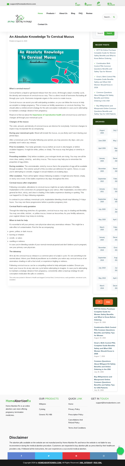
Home (70, 404)
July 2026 (116, 130)
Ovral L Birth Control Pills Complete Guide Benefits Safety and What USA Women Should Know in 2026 (105, 82)
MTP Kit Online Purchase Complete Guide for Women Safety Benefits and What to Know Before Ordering (104, 314)
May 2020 (102, 219)
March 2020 (102, 228)
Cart (98, 4)
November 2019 (102, 249)
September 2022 (102, 180)
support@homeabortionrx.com (23, 4)
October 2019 (116, 249)
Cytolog (42, 409)
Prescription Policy (75, 415)
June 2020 (116, 210)
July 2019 (102, 268)
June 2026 (102, 141)
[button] (51, 13)
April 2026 (102, 148)
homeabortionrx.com (50, 463)
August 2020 (116, 200)
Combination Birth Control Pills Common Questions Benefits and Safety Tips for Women (105, 331)
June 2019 (116, 269)
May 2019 (102, 278)
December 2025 (116, 159)
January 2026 (102, 159)
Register (88, 5)
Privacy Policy (74, 409)
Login (77, 5)
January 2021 (102, 190)
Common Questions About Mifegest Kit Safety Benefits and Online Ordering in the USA (104, 365)
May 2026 (116, 141)
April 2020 (116, 219)
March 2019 (102, 287)
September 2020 (102, 200)
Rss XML (98, 463)
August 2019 (116, 259)
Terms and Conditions (77, 428)
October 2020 (116, 190)
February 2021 (117, 180)
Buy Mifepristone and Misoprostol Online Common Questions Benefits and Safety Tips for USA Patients (104, 382)
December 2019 (116, 238)
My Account (111, 4)
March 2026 (116, 149)
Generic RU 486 (45, 415)
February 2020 (117, 228)
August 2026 (102, 131)
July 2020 (102, 209)
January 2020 (102, 238)
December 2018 (116, 287)
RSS (108, 302)
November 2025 (102, 170)
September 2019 (102, 259)
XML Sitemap (86, 463)
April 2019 (116, 278)
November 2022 (116, 170)
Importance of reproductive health (47, 115)
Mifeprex (42, 404)
